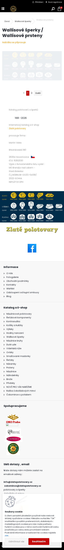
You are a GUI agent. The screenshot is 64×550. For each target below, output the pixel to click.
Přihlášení (39, 2)
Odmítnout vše (16, 541)
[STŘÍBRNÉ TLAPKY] (13, 430)
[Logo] (13, 9)
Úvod (7, 21)
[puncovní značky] (32, 207)
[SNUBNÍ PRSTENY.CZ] (13, 437)
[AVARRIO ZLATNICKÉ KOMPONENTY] (13, 443)
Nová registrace (55, 2)
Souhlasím (39, 541)
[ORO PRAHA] (13, 415)
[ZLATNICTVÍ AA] (12, 424)
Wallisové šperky (23, 21)
